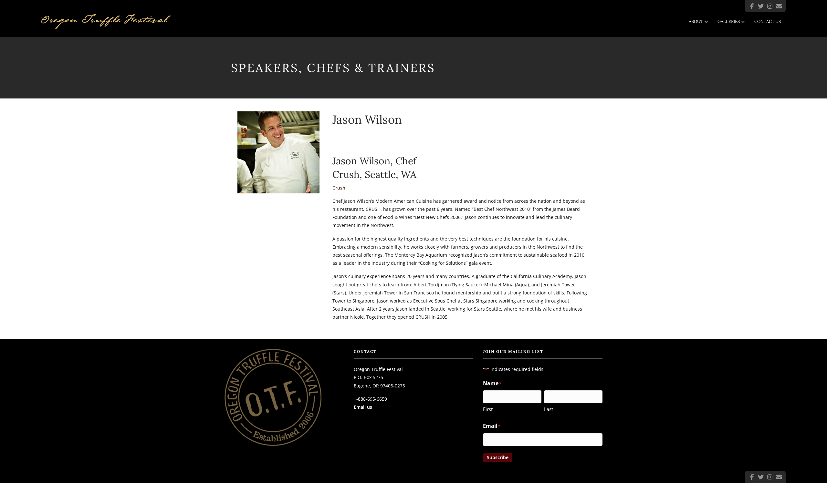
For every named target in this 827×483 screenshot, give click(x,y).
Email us (363, 407)
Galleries (728, 21)
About (696, 21)
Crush (338, 188)
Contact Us (767, 21)
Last (548, 409)
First (488, 409)
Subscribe (497, 457)
